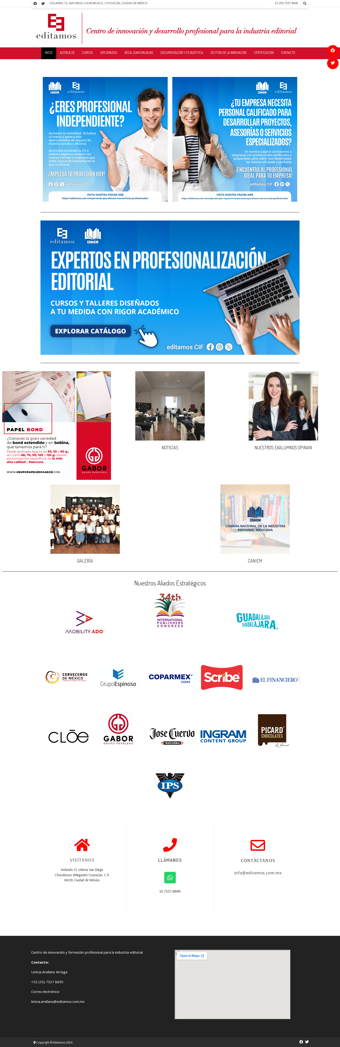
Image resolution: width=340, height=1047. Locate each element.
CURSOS (87, 53)
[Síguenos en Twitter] (333, 63)
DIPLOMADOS (108, 53)
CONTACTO (288, 53)
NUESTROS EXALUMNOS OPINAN (283, 447)
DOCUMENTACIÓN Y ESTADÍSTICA (182, 53)
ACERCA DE (67, 53)
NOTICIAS (170, 447)
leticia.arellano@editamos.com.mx (58, 1001)
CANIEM (255, 561)
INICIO (49, 53)
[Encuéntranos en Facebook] (333, 51)
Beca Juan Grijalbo (139, 53)
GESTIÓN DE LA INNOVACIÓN (228, 53)
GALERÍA (85, 561)
